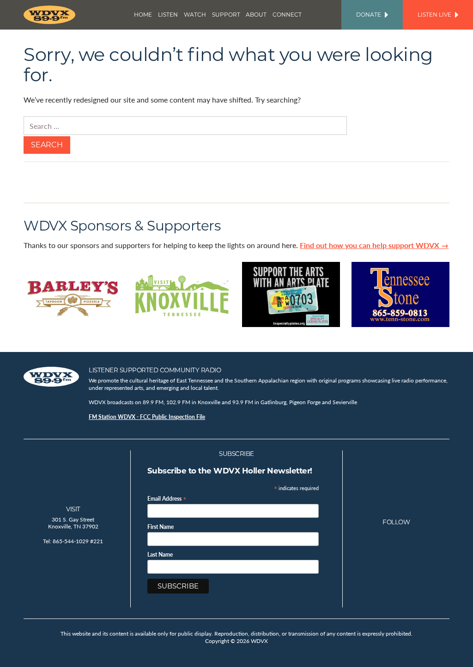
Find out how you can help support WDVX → (374, 245)
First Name (160, 527)
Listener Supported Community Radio (155, 370)
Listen (168, 14)
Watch (195, 14)
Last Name (160, 554)
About (256, 14)
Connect (287, 14)
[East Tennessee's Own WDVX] (51, 15)
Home (143, 14)
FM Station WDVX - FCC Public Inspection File (147, 417)
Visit (73, 509)
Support (226, 14)
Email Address (167, 498)
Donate (368, 14)
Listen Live (434, 14)
